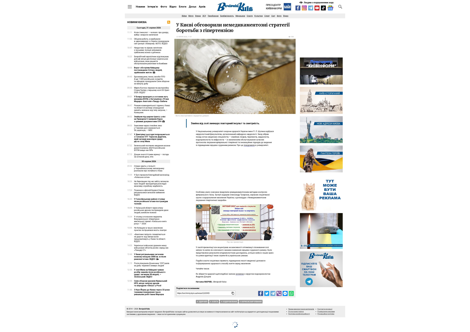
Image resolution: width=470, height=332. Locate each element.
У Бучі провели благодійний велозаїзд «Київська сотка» (151, 176)
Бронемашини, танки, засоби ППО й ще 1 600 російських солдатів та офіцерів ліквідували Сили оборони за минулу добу (151, 80)
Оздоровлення (230, 302)
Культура (258, 16)
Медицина (240, 16)
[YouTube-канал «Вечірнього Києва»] (317, 8)
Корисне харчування (251, 302)
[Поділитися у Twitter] (266, 293)
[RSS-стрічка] (168, 22)
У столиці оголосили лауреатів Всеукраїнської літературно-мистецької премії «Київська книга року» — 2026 (150, 220)
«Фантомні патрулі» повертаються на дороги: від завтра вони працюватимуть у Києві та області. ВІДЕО (150, 238)
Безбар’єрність (227, 16)
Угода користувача (296, 312)
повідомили (249, 145)
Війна (184, 16)
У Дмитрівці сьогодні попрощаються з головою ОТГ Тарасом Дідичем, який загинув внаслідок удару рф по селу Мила (152, 138)
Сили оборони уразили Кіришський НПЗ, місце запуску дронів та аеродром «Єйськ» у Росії (150, 283)
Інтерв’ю (152, 6)
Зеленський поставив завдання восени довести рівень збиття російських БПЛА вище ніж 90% (152, 147)
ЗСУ (204, 16)
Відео (173, 6)
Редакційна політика (325, 314)
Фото (163, 6)
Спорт (267, 16)
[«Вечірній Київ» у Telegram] (310, 8)
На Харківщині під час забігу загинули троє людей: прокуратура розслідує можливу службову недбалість (151, 183)
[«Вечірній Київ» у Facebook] (297, 8)
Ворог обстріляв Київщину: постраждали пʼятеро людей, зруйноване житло (148, 70)
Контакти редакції (324, 309)
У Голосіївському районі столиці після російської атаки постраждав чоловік (151, 201)
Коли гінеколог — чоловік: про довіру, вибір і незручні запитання (151, 33)
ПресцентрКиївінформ (274, 7)
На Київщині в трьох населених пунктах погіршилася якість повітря (150, 229)
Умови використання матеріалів (301, 309)
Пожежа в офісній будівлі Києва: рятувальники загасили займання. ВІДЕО (149, 192)
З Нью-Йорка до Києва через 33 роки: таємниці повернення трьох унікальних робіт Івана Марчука (152, 292)
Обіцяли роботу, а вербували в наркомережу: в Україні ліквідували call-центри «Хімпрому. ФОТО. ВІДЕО (151, 41)
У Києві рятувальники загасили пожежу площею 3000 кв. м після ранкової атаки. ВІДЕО (150, 256)
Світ (273, 16)
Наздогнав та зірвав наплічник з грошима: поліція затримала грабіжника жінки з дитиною (148, 50)
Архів (202, 6)
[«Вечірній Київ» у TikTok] (323, 8)
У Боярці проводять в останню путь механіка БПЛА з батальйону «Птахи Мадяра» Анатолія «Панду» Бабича (151, 99)
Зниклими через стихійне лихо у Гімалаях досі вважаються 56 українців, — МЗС (148, 127)
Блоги (182, 6)
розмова (240, 274)
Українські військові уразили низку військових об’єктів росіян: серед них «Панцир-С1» (151, 247)
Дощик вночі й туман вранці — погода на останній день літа (151, 155)
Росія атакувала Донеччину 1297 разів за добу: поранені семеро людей (151, 264)
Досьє (192, 6)
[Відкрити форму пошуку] (340, 6)
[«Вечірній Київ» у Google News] (330, 8)
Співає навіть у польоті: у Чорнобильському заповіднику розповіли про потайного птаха (149, 168)
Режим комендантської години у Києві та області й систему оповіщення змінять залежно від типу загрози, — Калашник (152, 109)
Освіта (250, 16)
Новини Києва (137, 22)
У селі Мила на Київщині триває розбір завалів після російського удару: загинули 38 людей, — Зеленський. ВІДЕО (149, 273)
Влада (198, 16)
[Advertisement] (235, 169)
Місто (191, 16)
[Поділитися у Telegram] (272, 293)
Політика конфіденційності (299, 314)
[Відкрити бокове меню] (129, 6)
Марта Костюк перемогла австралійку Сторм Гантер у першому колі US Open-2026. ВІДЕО (152, 90)
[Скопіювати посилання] (232, 293)
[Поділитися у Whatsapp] (291, 293)
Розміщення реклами (326, 312)
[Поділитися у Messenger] (285, 293)
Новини (140, 6)
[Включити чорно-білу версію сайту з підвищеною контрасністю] (317, 2)
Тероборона (213, 16)
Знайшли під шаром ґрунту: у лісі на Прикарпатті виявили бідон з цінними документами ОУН (149, 119)
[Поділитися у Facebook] (260, 293)
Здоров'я (203, 302)
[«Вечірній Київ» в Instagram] (304, 8)
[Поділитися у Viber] (279, 293)
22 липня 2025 (181, 37)
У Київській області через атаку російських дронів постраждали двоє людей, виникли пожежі (151, 210)
